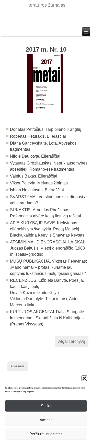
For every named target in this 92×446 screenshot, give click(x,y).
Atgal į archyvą (71, 341)
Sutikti (46, 406)
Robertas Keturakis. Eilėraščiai (38, 136)
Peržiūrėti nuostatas (46, 434)
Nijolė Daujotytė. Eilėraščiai (35, 156)
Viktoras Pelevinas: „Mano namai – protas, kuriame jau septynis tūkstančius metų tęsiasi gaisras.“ (48, 267)
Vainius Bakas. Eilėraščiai (33, 176)
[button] (84, 378)
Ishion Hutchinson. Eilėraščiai (37, 190)
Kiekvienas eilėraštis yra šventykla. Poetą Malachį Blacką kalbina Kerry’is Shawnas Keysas (47, 229)
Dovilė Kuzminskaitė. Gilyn (34, 292)
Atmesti (46, 420)
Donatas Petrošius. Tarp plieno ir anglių (45, 129)
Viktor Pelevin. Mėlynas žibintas (39, 183)
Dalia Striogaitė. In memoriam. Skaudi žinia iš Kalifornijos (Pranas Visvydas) (47, 318)
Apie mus (17, 366)
